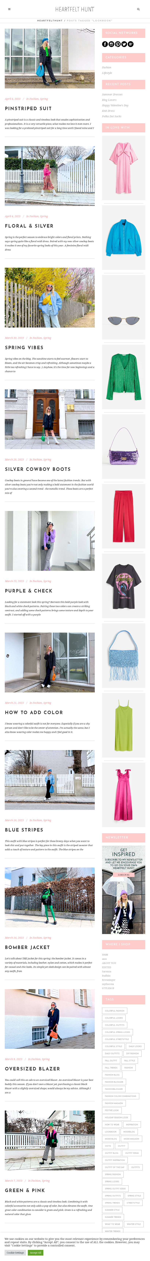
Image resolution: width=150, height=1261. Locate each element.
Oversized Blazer (32, 1069)
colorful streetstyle (117, 1040)
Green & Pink (25, 1191)
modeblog (129, 1132)
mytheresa (108, 984)
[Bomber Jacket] (50, 897)
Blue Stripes (24, 830)
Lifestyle (107, 72)
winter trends (112, 1232)
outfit (121, 1146)
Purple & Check (29, 591)
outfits (135, 1168)
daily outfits (112, 1054)
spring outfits (113, 1196)
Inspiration (132, 1125)
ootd (108, 1146)
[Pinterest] (118, 46)
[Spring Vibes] (50, 298)
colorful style (113, 1047)
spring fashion (113, 1175)
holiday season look (116, 1118)
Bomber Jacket (27, 948)
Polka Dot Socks (111, 116)
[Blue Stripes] (50, 780)
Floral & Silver (29, 226)
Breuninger (108, 980)
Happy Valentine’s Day (115, 105)
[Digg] (131, 46)
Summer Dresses (112, 94)
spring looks (112, 1182)
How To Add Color (34, 713)
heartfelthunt (50, 21)
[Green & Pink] (50, 1140)
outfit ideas (132, 1153)
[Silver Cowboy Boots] (50, 419)
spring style (134, 1196)
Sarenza (106, 971)
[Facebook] (105, 46)
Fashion (34, 98)
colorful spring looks (117, 1032)
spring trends (112, 1203)
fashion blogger (114, 1082)
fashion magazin (114, 1104)
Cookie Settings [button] (15, 1252)
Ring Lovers (109, 99)
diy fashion (132, 1054)
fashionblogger (114, 1089)
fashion (128, 1068)
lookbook (111, 1132)
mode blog (111, 1139)
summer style (112, 1210)
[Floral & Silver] (50, 176)
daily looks (135, 1047)
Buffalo (106, 975)
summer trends (113, 1217)
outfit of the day (114, 1168)
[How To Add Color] (50, 662)
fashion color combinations (120, 1096)
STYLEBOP (108, 988)
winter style (134, 1224)
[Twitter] (124, 46)
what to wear (112, 1224)
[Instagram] (111, 46)
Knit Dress (108, 110)
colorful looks (114, 1018)
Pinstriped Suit (28, 109)
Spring (44, 98)
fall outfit (111, 1061)
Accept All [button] (35, 1252)
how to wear (112, 1125)
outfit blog (111, 1153)
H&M (105, 954)
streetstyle (133, 1203)
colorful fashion (114, 1011)
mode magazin (131, 1139)
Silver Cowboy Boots (38, 469)
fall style (129, 1061)
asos (104, 959)
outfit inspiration (115, 1160)
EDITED (106, 967)
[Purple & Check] (50, 541)
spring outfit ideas (115, 1189)
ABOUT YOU (109, 963)
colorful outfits (114, 1025)
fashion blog (112, 1075)
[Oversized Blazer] (50, 1019)
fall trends (111, 1068)
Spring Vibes (24, 348)
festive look (112, 1111)
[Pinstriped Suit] (50, 58)
